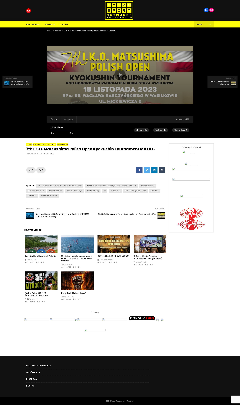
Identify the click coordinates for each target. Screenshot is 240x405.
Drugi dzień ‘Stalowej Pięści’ (73, 293)
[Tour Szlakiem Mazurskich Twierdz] (41, 244)
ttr (105, 191)
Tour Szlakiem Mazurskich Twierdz (40, 256)
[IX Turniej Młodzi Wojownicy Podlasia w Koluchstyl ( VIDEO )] (150, 244)
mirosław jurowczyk (74, 191)
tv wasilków (115, 191)
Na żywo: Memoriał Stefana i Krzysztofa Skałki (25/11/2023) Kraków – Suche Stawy (62, 215)
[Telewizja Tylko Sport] (119, 10)
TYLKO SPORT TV (51, 144)
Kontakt (64, 24)
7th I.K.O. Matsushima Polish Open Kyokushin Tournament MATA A (111, 186)
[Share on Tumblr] (162, 170)
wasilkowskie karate (49, 196)
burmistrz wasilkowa (36, 191)
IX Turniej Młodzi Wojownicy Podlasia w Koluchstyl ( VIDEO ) (148, 257)
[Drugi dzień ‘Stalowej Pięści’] (77, 280)
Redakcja (50, 24)
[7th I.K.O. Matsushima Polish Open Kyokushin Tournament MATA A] (161, 215)
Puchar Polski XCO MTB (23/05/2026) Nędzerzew (36, 294)
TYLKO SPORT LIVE (38, 144)
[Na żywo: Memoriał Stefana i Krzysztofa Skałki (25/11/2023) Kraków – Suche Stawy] (30, 215)
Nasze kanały (32, 24)
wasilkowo (32, 196)
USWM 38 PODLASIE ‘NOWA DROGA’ (113, 256)
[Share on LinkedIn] (154, 170)
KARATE (58, 30)
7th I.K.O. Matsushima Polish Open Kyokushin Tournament (60, 186)
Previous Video (33, 208)
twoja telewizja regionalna (135, 191)
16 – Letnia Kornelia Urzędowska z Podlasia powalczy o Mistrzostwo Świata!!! (76, 258)
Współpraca (33, 372)
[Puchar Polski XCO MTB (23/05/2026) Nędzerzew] (41, 280)
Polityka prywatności (38, 365)
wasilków (154, 191)
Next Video (160, 208)
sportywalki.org (93, 191)
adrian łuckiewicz (147, 186)
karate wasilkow (55, 191)
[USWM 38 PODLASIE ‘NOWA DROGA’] (114, 244)
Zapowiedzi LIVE (62, 144)
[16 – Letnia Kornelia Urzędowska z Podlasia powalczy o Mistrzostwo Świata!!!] (77, 244)
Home (49, 30)
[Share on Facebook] (139, 170)
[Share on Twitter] (147, 170)
